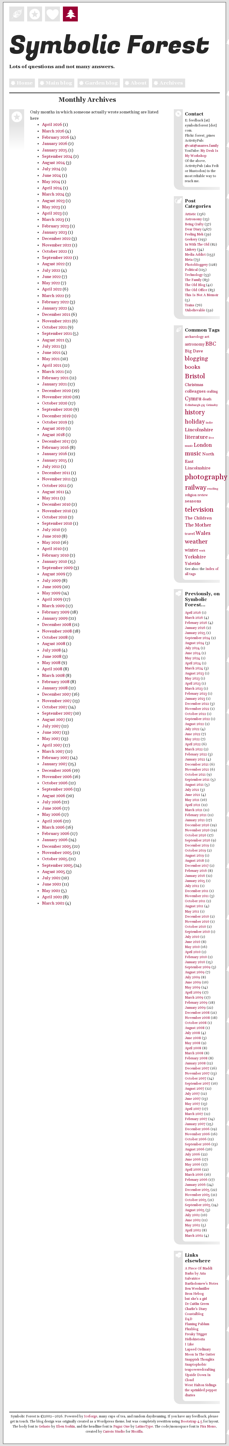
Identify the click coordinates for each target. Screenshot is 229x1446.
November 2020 (57, 397)
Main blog (59, 83)
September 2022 (57, 257)
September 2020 (57, 409)
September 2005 (57, 865)
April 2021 (51, 365)
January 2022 (54, 308)
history (195, 412)
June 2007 (51, 732)
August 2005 (53, 872)
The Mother (198, 525)
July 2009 (51, 580)
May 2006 (51, 814)
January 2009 (55, 618)
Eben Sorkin (65, 1427)
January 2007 (54, 764)
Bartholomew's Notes (201, 1284)
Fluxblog (191, 1329)
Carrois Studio (114, 1432)
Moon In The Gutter (200, 1355)
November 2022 (56, 245)
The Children (198, 518)
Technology (194, 275)
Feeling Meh (194, 234)
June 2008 (51, 656)
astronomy (195, 344)
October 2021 (54, 327)
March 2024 (53, 194)
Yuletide (192, 563)
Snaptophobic (196, 1365)
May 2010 (51, 542)
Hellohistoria (195, 1339)
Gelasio (44, 1427)
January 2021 (54, 384)
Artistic (190, 214)
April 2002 (52, 897)
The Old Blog (195, 285)
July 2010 (51, 530)
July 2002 (51, 878)
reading (212, 489)
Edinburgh (192, 405)
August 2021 (53, 340)
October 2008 (55, 637)
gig (203, 405)
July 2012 (51, 466)
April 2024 (52, 188)
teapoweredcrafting (200, 1370)
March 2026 (53, 131)
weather (196, 542)
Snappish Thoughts (199, 1360)
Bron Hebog (194, 1294)
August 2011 (53, 492)
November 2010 (56, 511)
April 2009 (52, 599)
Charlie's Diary (196, 1309)
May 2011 (50, 498)
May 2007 (51, 738)
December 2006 (56, 770)
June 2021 (51, 352)
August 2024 (53, 162)
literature (196, 437)
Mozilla (137, 1432)
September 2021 (57, 333)
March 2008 (53, 675)
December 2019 (56, 416)
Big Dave (194, 351)
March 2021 (53, 371)
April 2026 (52, 124)
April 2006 (52, 821)
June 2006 (51, 808)
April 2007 (52, 745)
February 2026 (55, 137)
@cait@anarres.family (202, 146)
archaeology (194, 337)
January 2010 (54, 561)
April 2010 (52, 549)
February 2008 (55, 682)
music (193, 453)
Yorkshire (195, 557)
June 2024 (51, 175)
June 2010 (51, 536)
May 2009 (51, 593)
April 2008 (52, 669)
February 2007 (55, 758)
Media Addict (195, 255)
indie (209, 422)
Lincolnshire (199, 430)
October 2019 (54, 422)
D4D (188, 1319)
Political (191, 270)
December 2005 (56, 846)
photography (206, 477)
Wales (203, 533)
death (206, 399)
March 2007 (53, 751)
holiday (195, 421)
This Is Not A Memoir (201, 295)
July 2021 (51, 346)
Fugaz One (121, 1427)
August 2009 (53, 574)
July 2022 (51, 270)
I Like (189, 1344)
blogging (196, 359)
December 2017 (56, 441)
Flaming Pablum (197, 1324)
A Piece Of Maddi (198, 1269)
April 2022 (52, 289)
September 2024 (57, 156)
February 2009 (55, 612)
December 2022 (56, 238)
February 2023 (55, 226)
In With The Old (197, 245)
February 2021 (55, 378)
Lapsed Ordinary (198, 1349)
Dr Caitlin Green (197, 1304)
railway (195, 487)
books (192, 367)
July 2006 (51, 802)
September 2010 (57, 523)
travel (190, 533)
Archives (171, 83)
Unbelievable (195, 310)
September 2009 (57, 568)
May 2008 (51, 663)
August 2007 (53, 719)
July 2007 (51, 726)
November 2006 (57, 777)
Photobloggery (196, 265)
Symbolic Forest (109, 45)
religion (190, 495)
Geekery (191, 240)
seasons (193, 501)
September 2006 (57, 789)
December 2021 (56, 314)
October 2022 (54, 251)
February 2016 (55, 447)
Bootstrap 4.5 (191, 1422)
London (203, 445)
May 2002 (51, 891)
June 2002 (51, 884)
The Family (193, 280)
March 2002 (53, 903)
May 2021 (51, 359)
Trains (189, 305)
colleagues (195, 391)
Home (25, 83)
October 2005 (55, 859)
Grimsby (212, 405)
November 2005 (57, 852)
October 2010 (54, 517)
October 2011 (54, 485)
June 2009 (51, 587)
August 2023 (53, 201)
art (207, 337)
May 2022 (51, 283)
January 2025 (54, 150)
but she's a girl (196, 1299)
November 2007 (57, 701)
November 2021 (56, 321)
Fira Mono (208, 1427)
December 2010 (56, 504)
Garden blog (101, 83)
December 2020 (56, 390)
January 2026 (54, 143)
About (138, 83)
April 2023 (52, 213)
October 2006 (55, 783)
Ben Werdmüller (197, 1289)
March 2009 (53, 606)
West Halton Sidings (200, 1385)
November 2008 (57, 631)
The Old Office (196, 290)
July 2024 (51, 169)
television (199, 509)
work (202, 550)
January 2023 (54, 232)
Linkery (190, 250)
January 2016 (54, 454)
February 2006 (55, 833)
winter (191, 550)
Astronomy (193, 219)
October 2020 (54, 403)
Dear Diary (193, 229)
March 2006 (53, 827)
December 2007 (56, 694)
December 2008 (56, 624)
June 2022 (51, 276)
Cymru (193, 398)
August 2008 (53, 644)
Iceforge (90, 1416)
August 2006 (53, 796)
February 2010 (55, 555)
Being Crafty (194, 224)
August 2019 (53, 428)
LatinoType (144, 1427)
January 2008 (55, 688)
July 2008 (51, 650)
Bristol (195, 376)
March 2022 (53, 296)
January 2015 (54, 460)
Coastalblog (194, 1314)
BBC (210, 344)
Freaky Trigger (196, 1334)
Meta (189, 260)
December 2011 (56, 473)
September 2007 (57, 713)
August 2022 (53, 264)
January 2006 (55, 840)
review (202, 495)
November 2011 (56, 479)
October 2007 (54, 707)
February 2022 (55, 302)
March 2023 (53, 219)
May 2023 (51, 207)
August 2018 (53, 435)
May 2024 (51, 182)
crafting (212, 392)
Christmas (194, 385)
